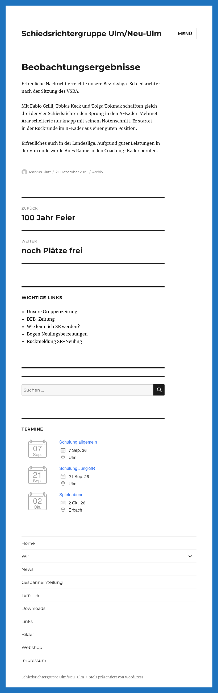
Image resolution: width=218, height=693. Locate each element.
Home (28, 543)
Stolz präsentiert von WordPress (116, 677)
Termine (30, 595)
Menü (185, 33)
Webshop (32, 647)
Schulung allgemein (78, 442)
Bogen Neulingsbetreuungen (57, 334)
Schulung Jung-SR (77, 468)
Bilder (28, 634)
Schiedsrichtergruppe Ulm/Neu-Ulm (92, 33)
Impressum (34, 660)
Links (27, 621)
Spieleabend (71, 494)
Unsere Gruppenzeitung (52, 311)
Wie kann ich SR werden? (53, 326)
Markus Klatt (40, 172)
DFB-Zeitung (41, 319)
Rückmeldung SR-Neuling (54, 341)
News (27, 569)
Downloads (33, 608)
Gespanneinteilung (42, 582)
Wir (25, 556)
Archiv (97, 172)
